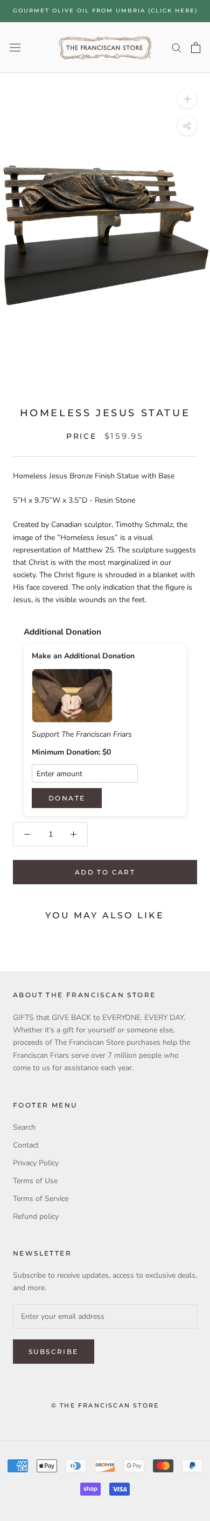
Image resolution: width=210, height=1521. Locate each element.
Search (24, 1127)
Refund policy (36, 1216)
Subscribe (54, 1351)
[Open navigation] (15, 47)
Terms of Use (35, 1181)
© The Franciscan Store (105, 1405)
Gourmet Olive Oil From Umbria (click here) (105, 10)
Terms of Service (40, 1198)
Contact (26, 1145)
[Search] (176, 47)
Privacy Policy (36, 1163)
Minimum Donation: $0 (71, 752)
